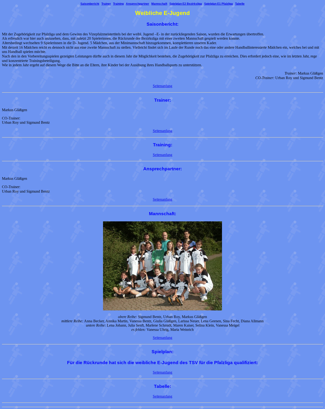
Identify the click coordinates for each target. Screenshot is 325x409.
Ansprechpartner (137, 3)
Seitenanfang (162, 86)
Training (118, 3)
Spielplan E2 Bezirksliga (185, 3)
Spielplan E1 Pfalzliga (218, 3)
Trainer (106, 3)
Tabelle (240, 3)
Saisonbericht (89, 3)
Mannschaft (159, 3)
